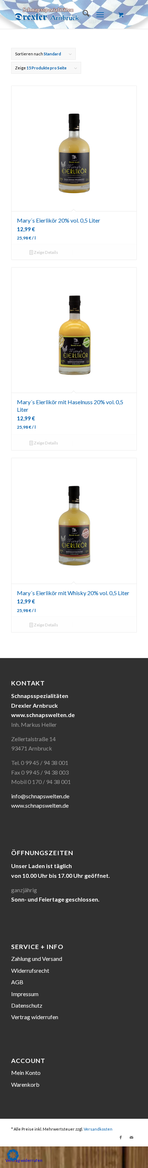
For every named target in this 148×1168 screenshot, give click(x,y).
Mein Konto (26, 1072)
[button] (13, 1155)
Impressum (24, 993)
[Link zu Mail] (131, 1137)
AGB (17, 981)
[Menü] (100, 14)
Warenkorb (25, 1084)
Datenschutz (26, 1005)
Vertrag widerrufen (34, 1016)
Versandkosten (98, 1129)
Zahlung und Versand (36, 958)
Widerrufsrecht (30, 970)
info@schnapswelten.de (40, 796)
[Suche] (82, 14)
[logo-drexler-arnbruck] (61, 14)
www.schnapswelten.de (40, 805)
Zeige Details (45, 252)
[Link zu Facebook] (120, 1137)
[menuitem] (82, 14)
